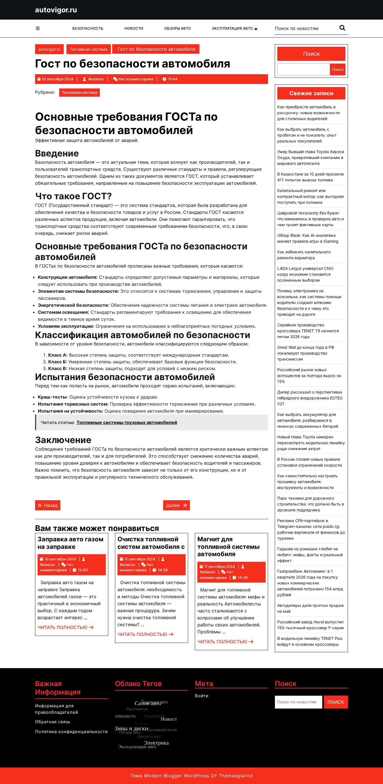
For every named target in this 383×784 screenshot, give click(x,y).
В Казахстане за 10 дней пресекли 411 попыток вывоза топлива (310, 177)
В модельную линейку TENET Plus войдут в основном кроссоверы (309, 641)
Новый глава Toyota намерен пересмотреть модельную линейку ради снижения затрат (311, 442)
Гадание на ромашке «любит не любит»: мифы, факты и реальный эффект (310, 554)
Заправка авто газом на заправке (70, 542)
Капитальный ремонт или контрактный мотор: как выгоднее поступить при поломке (310, 196)
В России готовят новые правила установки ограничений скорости (309, 462)
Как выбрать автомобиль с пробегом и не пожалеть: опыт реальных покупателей (306, 135)
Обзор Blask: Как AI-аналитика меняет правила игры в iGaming (307, 238)
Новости (133, 28)
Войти (202, 695)
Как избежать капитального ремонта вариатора (304, 254)
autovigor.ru (56, 10)
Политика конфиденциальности (71, 731)
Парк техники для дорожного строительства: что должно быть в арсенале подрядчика (310, 504)
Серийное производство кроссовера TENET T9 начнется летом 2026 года (308, 330)
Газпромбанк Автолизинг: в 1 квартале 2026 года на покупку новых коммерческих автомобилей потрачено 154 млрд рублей (310, 583)
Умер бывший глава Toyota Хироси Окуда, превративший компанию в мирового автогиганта (310, 157)
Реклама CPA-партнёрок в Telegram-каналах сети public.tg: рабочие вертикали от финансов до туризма (311, 529)
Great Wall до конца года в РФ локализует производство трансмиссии (305, 353)
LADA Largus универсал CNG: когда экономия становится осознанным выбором (305, 274)
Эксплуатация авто (232, 28)
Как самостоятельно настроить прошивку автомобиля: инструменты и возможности (307, 481)
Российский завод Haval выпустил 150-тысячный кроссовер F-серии (310, 624)
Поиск (311, 53)
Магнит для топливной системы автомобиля (228, 546)
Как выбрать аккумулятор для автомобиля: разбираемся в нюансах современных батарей (307, 420)
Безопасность (87, 28)
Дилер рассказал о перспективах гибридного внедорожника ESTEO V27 (310, 398)
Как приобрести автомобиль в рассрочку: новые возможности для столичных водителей (308, 112)
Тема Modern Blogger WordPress (169, 775)
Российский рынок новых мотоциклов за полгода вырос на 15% (309, 375)
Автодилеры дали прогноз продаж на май (310, 608)
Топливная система (88, 49)
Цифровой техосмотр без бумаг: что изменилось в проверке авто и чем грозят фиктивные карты (310, 218)
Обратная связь (52, 721)
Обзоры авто (177, 28)
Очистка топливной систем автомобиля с (151, 542)
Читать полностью (66, 628)
